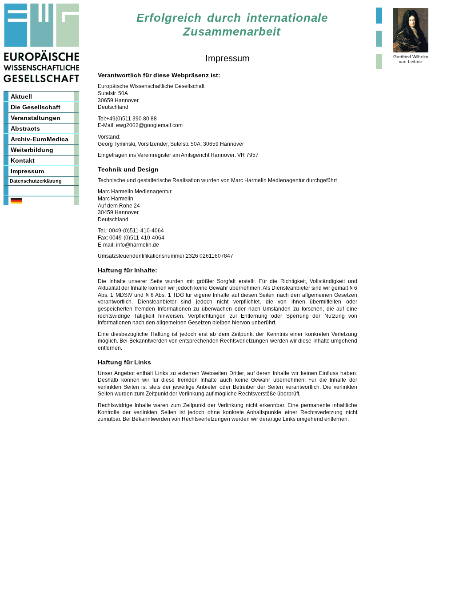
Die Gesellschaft (35, 107)
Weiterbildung (32, 149)
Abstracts (25, 128)
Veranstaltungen (35, 117)
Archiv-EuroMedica (39, 139)
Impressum (27, 171)
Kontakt (23, 160)
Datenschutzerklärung (36, 181)
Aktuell (21, 96)
